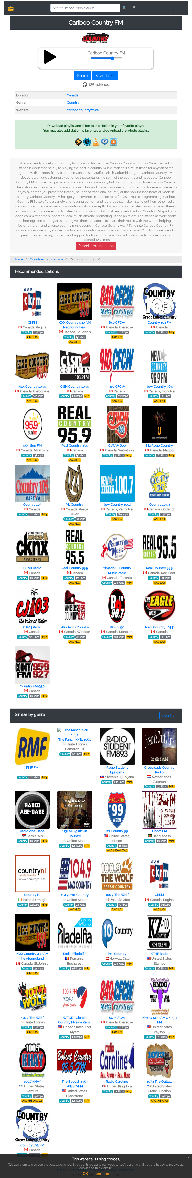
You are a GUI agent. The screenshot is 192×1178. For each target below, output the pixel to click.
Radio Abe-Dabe (32, 831)
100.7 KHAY (32, 1081)
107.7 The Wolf (33, 1018)
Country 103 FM (160, 322)
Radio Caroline (117, 1081)
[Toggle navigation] (177, 8)
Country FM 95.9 (32, 686)
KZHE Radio (159, 954)
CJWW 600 (117, 445)
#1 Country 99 (117, 831)
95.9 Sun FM (32, 445)
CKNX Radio (33, 568)
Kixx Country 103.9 (32, 386)
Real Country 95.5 (75, 568)
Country (73, 102)
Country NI (32, 895)
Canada (72, 95)
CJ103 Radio (32, 627)
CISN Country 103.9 (74, 386)
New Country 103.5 (159, 627)
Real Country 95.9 (75, 445)
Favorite (103, 75)
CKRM (32, 322)
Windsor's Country (75, 627)
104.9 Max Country (75, 895)
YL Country (74, 504)
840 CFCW (117, 322)
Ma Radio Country (159, 445)
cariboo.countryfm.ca (83, 110)
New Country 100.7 (117, 504)
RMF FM (32, 767)
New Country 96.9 (159, 386)
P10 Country (117, 954)
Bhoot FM (159, 831)
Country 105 (32, 504)
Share (82, 75)
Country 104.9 (159, 504)
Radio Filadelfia (74, 954)
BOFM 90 (117, 627)
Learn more (101, 1174)
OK (85, 1174)
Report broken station (96, 246)
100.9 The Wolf (117, 895)
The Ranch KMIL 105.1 (74, 739)
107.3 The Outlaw (159, 1081)
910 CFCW (117, 386)
